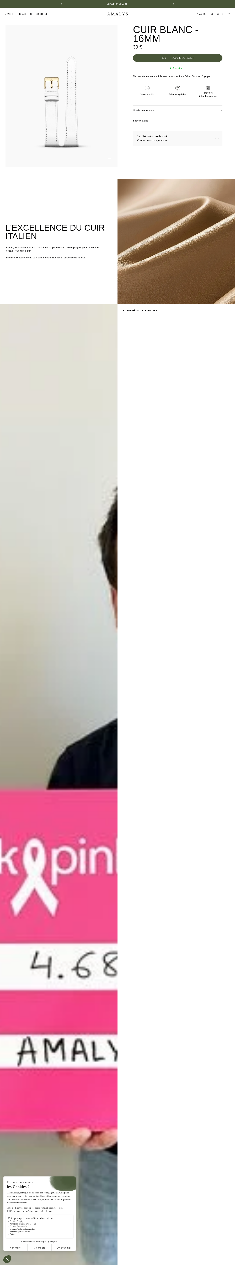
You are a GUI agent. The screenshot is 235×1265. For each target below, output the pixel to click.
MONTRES (10, 14)
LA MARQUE (202, 14)
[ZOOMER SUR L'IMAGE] (109, 158)
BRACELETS (25, 14)
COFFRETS (41, 14)
